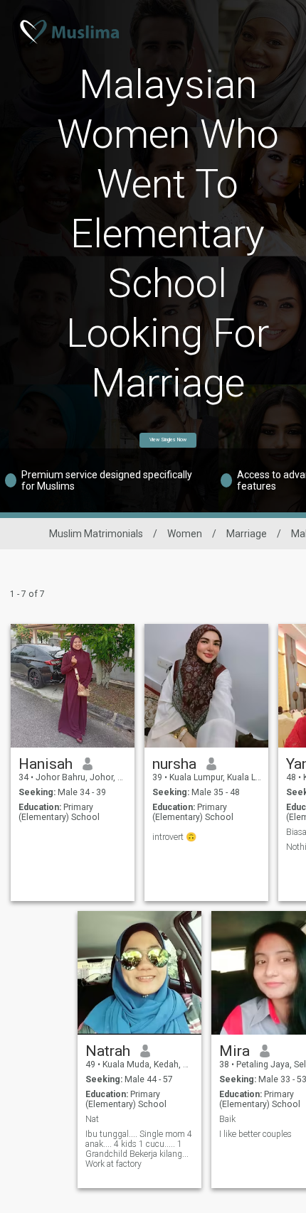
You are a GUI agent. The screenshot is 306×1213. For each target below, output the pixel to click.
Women (184, 533)
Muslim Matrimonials (96, 533)
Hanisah (46, 763)
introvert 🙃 (174, 837)
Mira (234, 1051)
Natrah (107, 1051)
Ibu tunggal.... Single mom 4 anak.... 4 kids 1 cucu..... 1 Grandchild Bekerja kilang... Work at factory (138, 1149)
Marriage (246, 533)
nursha (174, 763)
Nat (92, 1119)
